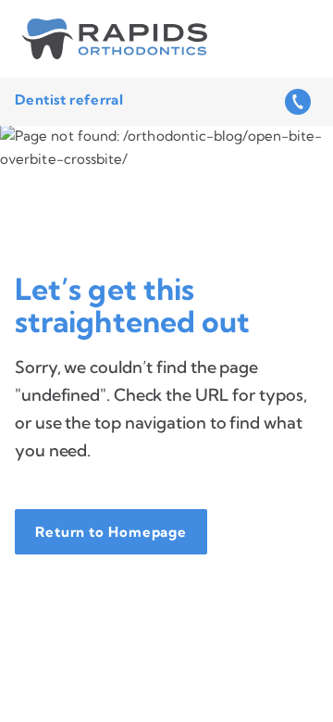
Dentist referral (69, 99)
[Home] (115, 39)
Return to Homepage (111, 532)
